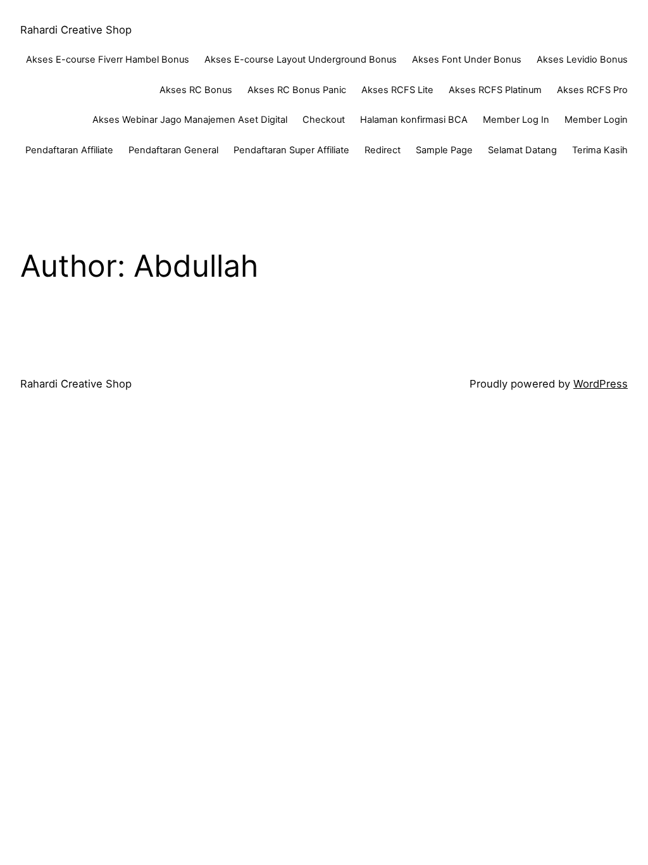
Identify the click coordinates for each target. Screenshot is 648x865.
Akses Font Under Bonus (466, 59)
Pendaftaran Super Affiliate (291, 150)
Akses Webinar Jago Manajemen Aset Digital (189, 119)
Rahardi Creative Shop (76, 29)
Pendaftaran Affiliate (69, 150)
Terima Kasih (600, 150)
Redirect (382, 150)
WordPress (600, 383)
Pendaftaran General (173, 150)
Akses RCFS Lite (397, 90)
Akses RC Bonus (195, 90)
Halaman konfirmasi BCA (414, 119)
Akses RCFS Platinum (495, 90)
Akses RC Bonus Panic (296, 90)
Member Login (596, 119)
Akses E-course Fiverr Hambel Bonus (107, 59)
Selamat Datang (522, 150)
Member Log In (516, 119)
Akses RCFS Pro (592, 90)
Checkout (323, 119)
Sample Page (444, 150)
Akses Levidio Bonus (582, 59)
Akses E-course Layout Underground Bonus (300, 59)
